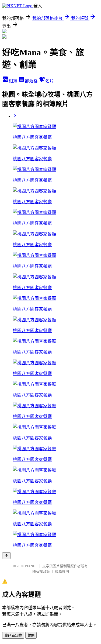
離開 (30, 636)
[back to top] (6, 555)
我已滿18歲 (13, 636)
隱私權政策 (41, 571)
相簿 (13, 81)
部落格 (32, 81)
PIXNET (31, 566)
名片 (49, 81)
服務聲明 (62, 571)
